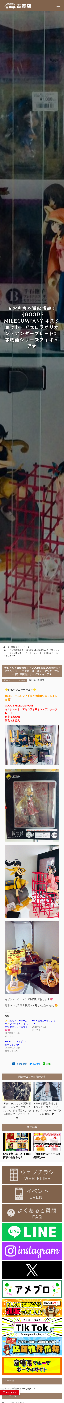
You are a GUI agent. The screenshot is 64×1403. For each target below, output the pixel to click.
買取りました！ (10, 680)
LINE (48, 1064)
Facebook (21, 1064)
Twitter (36, 1064)
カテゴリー (8, 1388)
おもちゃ (22, 680)
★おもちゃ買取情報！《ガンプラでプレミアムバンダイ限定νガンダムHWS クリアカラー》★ (17, 1110)
